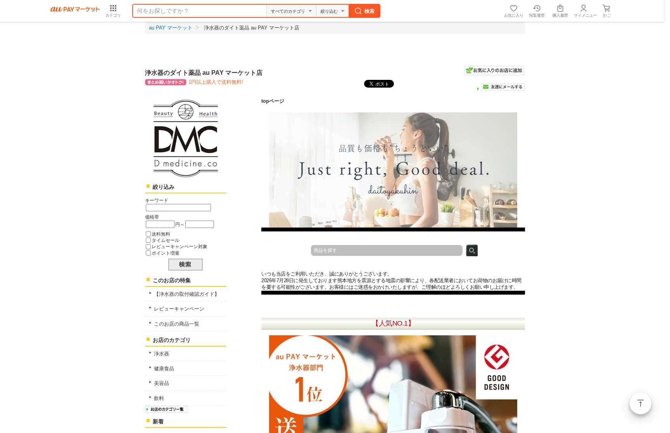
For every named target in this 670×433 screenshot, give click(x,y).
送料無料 (161, 233)
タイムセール (166, 240)
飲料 (159, 398)
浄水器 (161, 354)
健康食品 (164, 368)
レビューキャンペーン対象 (179, 246)
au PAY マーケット (170, 28)
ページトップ (640, 403)
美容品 (161, 383)
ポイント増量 (166, 252)
